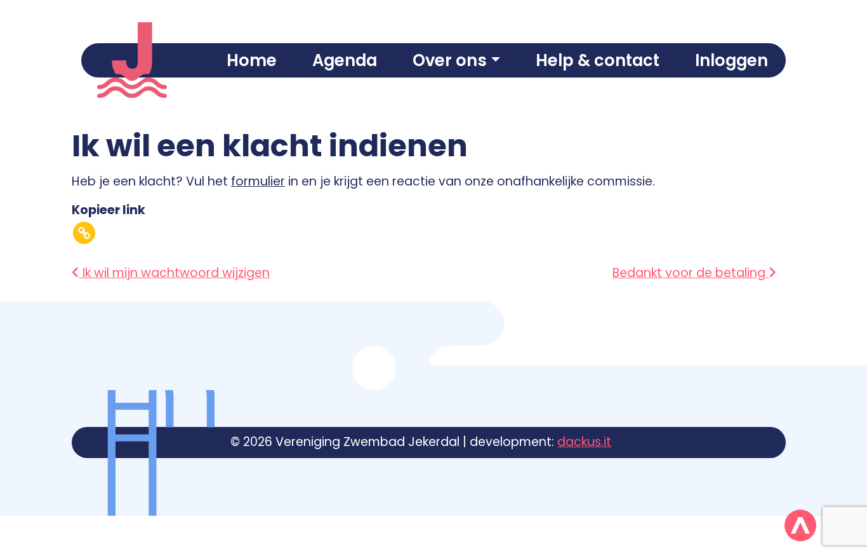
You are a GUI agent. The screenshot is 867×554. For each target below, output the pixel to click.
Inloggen (731, 60)
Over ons (450, 60)
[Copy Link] (84, 233)
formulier (258, 181)
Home (252, 60)
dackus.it (584, 441)
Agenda (344, 60)
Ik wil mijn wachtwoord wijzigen (174, 272)
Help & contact (597, 60)
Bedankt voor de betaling (690, 272)
